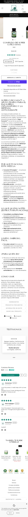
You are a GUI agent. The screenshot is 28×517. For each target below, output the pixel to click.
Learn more (16, 509)
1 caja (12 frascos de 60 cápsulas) (14, 65)
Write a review (10, 375)
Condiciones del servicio (14, 492)
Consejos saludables (14, 485)
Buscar (14, 480)
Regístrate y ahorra (13, 499)
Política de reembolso (14, 490)
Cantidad (13, 70)
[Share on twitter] (5, 395)
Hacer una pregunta (14, 311)
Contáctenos (14, 495)
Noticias (14, 482)
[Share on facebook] (2, 395)
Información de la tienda (9, 95)
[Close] (26, 504)
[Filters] (21, 375)
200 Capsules (19, 61)
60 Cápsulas (14, 58)
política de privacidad (14, 487)
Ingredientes (14, 302)
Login (24, 11)
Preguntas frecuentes (14, 305)
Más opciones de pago (14, 85)
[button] (11, 55)
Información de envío (14, 308)
